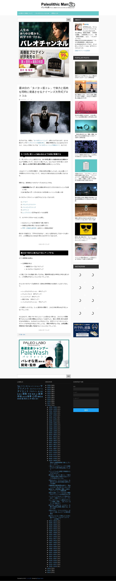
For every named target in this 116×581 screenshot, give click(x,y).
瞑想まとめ (55, 13)
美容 (25, 399)
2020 (49, 397)
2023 (49, 391)
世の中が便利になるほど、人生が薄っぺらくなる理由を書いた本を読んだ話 (86, 116)
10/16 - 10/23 (53, 427)
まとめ (40, 391)
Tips (19, 386)
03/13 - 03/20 (53, 546)
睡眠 (39, 396)
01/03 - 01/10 (53, 566)
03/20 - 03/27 (53, 544)
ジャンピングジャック (29, 207)
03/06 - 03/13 (53, 548)
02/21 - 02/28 (53, 552)
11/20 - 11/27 (53, 417)
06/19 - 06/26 (53, 460)
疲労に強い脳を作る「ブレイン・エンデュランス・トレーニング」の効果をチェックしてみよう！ (86, 238)
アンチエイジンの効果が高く (36, 143)
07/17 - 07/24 (53, 452)
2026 (49, 385)
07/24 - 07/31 (53, 450)
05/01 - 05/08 (53, 533)
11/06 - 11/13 (53, 421)
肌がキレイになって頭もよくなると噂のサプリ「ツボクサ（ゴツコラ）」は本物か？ (59, 517)
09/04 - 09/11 (53, 439)
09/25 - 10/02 (53, 433)
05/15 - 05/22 (53, 529)
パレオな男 (28, 578)
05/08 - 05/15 (53, 531)
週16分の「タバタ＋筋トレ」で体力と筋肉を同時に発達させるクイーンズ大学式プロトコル (60, 476)
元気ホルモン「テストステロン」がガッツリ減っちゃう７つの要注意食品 (59, 512)
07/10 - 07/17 (53, 454)
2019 (49, 399)
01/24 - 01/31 (53, 560)
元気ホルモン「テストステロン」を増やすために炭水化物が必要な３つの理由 (59, 482)
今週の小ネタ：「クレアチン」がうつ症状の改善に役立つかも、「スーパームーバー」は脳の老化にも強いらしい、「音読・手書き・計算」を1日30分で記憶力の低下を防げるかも (86, 177)
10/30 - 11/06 (53, 423)
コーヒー (37, 386)
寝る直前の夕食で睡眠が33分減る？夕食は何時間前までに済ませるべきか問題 (86, 199)
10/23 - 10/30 (53, 425)
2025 (49, 387)
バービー (25, 202)
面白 (34, 399)
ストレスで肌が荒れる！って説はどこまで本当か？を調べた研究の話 (86, 258)
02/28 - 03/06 (53, 550)
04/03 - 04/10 (53, 540)
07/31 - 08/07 (53, 448)
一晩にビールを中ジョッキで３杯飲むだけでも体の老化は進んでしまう (59, 467)
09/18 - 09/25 (53, 435)
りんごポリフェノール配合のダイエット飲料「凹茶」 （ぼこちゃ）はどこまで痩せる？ (60, 501)
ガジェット (29, 386)
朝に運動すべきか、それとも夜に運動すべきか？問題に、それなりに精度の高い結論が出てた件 (86, 96)
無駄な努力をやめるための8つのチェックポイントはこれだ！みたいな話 (85, 218)
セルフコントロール (36, 388)
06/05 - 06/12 (53, 523)
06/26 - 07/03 (53, 458)
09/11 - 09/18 (53, 437)
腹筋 (28, 398)
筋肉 (24, 334)
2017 (49, 403)
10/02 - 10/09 (53, 431)
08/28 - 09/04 (53, 441)
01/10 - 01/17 (53, 564)
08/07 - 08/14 (53, 446)
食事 (29, 396)
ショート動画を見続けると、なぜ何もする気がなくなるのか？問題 (86, 155)
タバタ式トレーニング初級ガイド (49, 145)
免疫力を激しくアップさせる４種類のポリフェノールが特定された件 (59, 493)
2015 (49, 568)
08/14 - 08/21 (53, 444)
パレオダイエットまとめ (42, 13)
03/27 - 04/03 (53, 542)
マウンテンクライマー (29, 204)
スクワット (25, 210)
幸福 (19, 396)
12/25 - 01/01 (53, 407)
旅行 (37, 398)
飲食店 (19, 394)
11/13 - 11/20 (53, 419)
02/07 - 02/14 (53, 556)
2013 (49, 572)
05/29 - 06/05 (53, 525)
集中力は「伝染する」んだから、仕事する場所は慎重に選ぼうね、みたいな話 (59, 506)
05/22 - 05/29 (53, 527)
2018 (49, 401)
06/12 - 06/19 (53, 521)
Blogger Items (40, 578)
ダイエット (23, 391)
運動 (21, 334)
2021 (49, 395)
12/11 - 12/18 (53, 411)
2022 (49, 393)
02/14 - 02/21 (53, 554)
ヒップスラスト (27, 212)
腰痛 (23, 396)
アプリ (23, 386)
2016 (49, 405)
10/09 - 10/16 (53, 429)
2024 (49, 389)
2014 (49, 570)
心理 (35, 396)
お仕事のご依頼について (26, 13)
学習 (30, 394)
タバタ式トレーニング (40, 140)
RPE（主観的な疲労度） (29, 228)
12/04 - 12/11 (53, 413)
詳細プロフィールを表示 (82, 50)
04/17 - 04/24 (53, 537)
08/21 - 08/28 (53, 442)
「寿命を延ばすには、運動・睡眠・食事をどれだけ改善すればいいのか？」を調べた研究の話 (86, 136)
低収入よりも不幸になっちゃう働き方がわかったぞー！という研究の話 (86, 76)
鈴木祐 (86, 24)
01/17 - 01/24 (53, 562)
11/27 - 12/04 (53, 415)
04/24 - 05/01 (53, 534)
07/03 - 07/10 (53, 456)
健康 (40, 394)
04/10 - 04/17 (53, 538)
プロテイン (33, 391)
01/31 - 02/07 (53, 558)
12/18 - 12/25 (53, 409)
